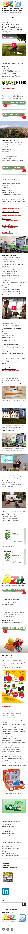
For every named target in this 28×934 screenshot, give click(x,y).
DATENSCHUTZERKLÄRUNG (9, 867)
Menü (14, 17)
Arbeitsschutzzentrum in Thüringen (13, 9)
